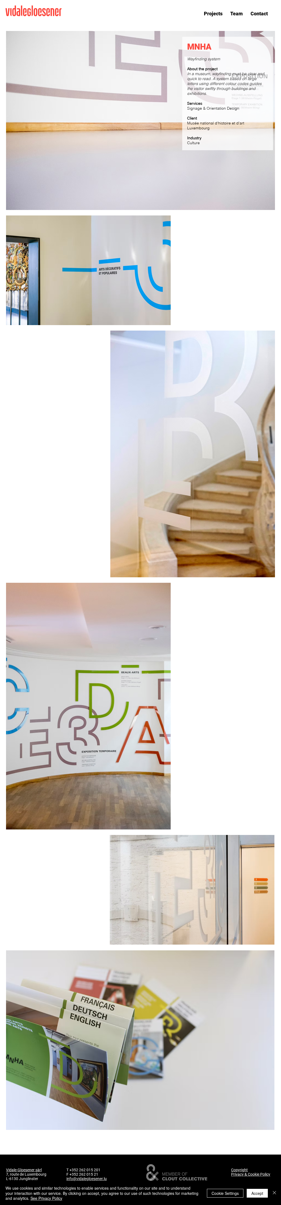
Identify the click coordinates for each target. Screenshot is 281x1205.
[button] (213, 13)
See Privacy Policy (46, 1198)
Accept (257, 1193)
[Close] (274, 1193)
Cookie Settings (225, 1193)
